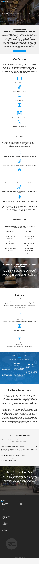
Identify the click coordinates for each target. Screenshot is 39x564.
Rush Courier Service (6, 518)
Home (2, 11)
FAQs (21, 503)
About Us (3, 500)
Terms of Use (21, 557)
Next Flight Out (4, 529)
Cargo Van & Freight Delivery (7, 519)
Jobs (21, 505)
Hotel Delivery (5, 525)
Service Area (4, 505)
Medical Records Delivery (6, 516)
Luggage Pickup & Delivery (6, 522)
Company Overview (5, 503)
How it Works (4, 504)
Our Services (4, 509)
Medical (3, 512)
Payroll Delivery (5, 524)
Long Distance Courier (6, 523)
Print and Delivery (4, 530)
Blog (21, 504)
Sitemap (25, 557)
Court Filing (4, 532)
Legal (3, 531)
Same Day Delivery (13, 11)
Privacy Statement (15, 557)
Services (6, 11)
